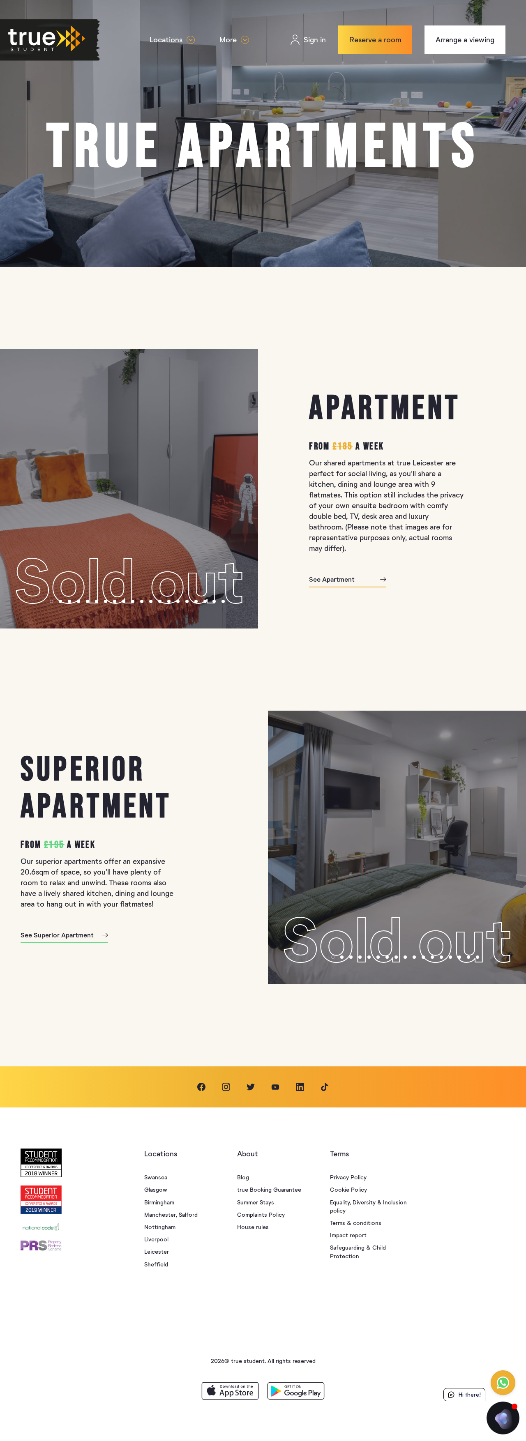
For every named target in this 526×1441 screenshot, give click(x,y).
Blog (243, 1177)
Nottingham (159, 1227)
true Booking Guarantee (269, 1189)
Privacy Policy (348, 1177)
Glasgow (155, 1189)
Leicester (156, 1251)
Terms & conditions (355, 1223)
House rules (253, 1227)
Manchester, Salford (171, 1214)
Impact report (348, 1235)
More (228, 39)
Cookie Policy (348, 1189)
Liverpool (156, 1239)
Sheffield (156, 1264)
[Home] (64, 40)
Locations (166, 39)
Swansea (155, 1177)
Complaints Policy (261, 1214)
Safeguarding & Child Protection (358, 1251)
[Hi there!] (503, 1418)
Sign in (315, 39)
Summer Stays (255, 1202)
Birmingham (159, 1202)
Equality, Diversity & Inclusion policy (368, 1206)
